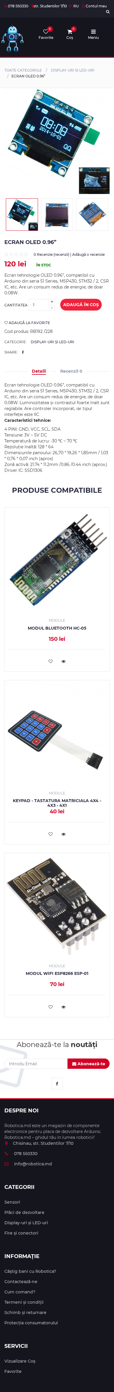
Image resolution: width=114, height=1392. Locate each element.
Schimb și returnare (25, 1312)
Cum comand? (19, 1292)
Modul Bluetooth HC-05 (57, 628)
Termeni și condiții (24, 1302)
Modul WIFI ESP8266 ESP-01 (57, 973)
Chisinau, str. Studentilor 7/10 (43, 1143)
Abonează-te (90, 1063)
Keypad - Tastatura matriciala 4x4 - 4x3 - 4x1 (57, 803)
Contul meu (96, 6)
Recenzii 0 (71, 371)
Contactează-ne (20, 1281)
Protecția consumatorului (31, 1322)
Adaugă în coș (81, 304)
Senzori (12, 1202)
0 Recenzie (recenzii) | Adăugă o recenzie (69, 254)
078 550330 (17, 6)
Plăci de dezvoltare (24, 1212)
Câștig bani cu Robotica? (30, 1271)
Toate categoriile (23, 70)
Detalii (39, 371)
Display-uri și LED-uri (72, 70)
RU (75, 6)
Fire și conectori (21, 1233)
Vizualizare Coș (19, 1361)
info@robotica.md (32, 1164)
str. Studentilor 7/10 (50, 6)
